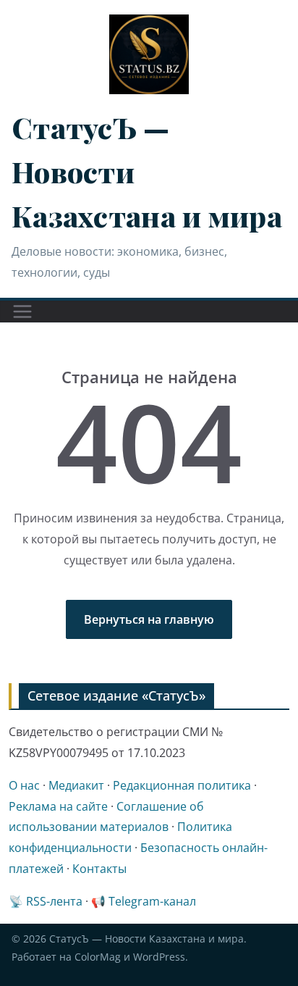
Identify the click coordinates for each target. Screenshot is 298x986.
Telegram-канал (152, 901)
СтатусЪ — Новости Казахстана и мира (146, 938)
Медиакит (76, 785)
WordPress (159, 957)
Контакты (99, 869)
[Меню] (22, 311)
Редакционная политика (182, 785)
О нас (24, 785)
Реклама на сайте (58, 806)
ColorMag (97, 957)
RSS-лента (54, 901)
